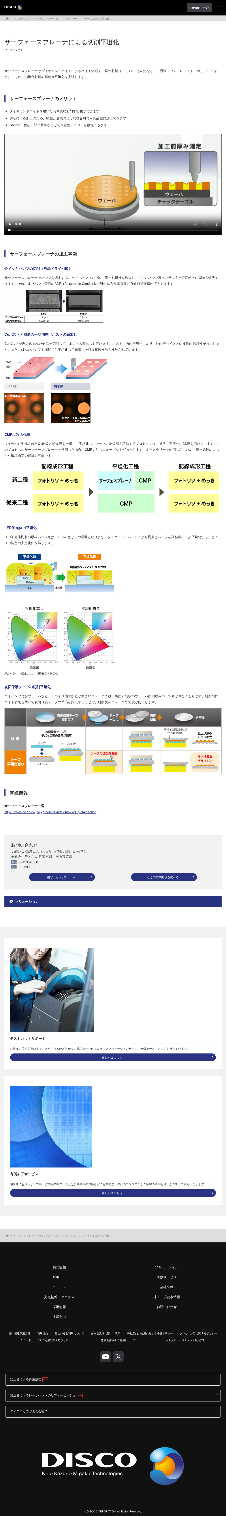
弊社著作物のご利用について (118, 1340)
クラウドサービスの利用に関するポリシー (45, 1340)
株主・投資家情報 (166, 1296)
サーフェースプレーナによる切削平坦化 (87, 18)
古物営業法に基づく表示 (105, 1333)
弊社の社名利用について (69, 1333)
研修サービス (167, 1276)
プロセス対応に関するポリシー (198, 1333)
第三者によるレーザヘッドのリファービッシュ (43, 1395)
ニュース (59, 1286)
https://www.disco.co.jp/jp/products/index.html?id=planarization (50, 811)
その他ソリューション (48, 18)
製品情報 (59, 1267)
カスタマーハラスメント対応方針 (186, 1340)
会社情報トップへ (200, 8)
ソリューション (22, 18)
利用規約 (42, 1333)
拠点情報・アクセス (59, 1296)
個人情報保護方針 (19, 1333)
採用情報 (59, 1306)
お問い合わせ (167, 1306)
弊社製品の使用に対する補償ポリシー (150, 1333)
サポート (59, 1276)
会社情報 (166, 1286)
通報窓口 (59, 1316)
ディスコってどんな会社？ (29, 1411)
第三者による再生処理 (25, 1379)
